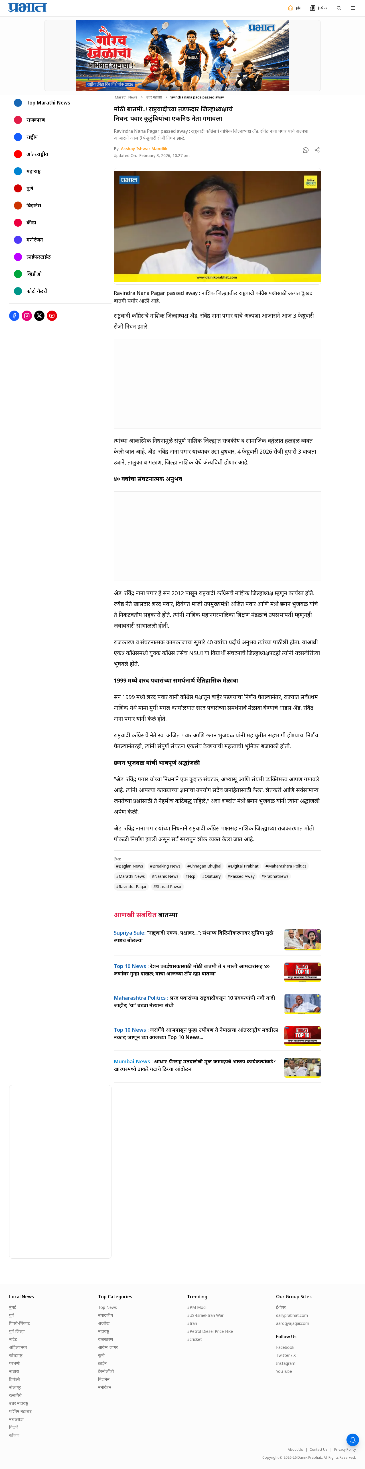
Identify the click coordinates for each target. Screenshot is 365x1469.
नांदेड (13, 1339)
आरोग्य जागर (108, 1347)
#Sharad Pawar (167, 886)
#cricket (194, 1339)
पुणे (11, 1315)
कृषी (101, 1355)
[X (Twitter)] (39, 316)
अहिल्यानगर (18, 1347)
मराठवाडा (16, 1419)
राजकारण (105, 1339)
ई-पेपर (281, 1307)
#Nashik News (165, 876)
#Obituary (211, 876)
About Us (295, 1449)
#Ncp (190, 876)
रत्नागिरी (15, 1395)
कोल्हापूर (16, 1355)
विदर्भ (13, 1427)
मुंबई (12, 1307)
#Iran (192, 1323)
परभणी (14, 1363)
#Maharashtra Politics (286, 866)
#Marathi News (130, 876)
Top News (107, 1307)
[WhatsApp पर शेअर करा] (306, 150)
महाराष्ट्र (103, 1331)
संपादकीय (105, 1315)
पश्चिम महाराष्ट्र (20, 1411)
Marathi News (126, 97)
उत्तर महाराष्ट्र (154, 97)
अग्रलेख (104, 1323)
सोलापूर (15, 1387)
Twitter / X (286, 1355)
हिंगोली (14, 1379)
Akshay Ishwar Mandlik (144, 148)
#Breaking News (165, 866)
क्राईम (102, 1363)
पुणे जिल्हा (17, 1331)
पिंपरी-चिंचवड (19, 1323)
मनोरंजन (104, 1387)
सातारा (14, 1371)
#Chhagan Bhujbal (204, 866)
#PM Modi (196, 1307)
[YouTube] (52, 316)
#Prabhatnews (275, 876)
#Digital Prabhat (243, 866)
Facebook (285, 1347)
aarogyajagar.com (292, 1323)
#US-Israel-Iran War (205, 1315)
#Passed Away (241, 876)
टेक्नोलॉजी (106, 1371)
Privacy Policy (345, 1449)
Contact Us (319, 1449)
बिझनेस (104, 1379)
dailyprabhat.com (292, 1315)
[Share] (317, 150)
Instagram (285, 1363)
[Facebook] (14, 316)
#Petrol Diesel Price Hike (210, 1331)
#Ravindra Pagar (131, 886)
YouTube (284, 1371)
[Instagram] (27, 316)
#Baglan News (129, 866)
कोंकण (14, 1435)
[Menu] (353, 8)
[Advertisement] (217, 384)
